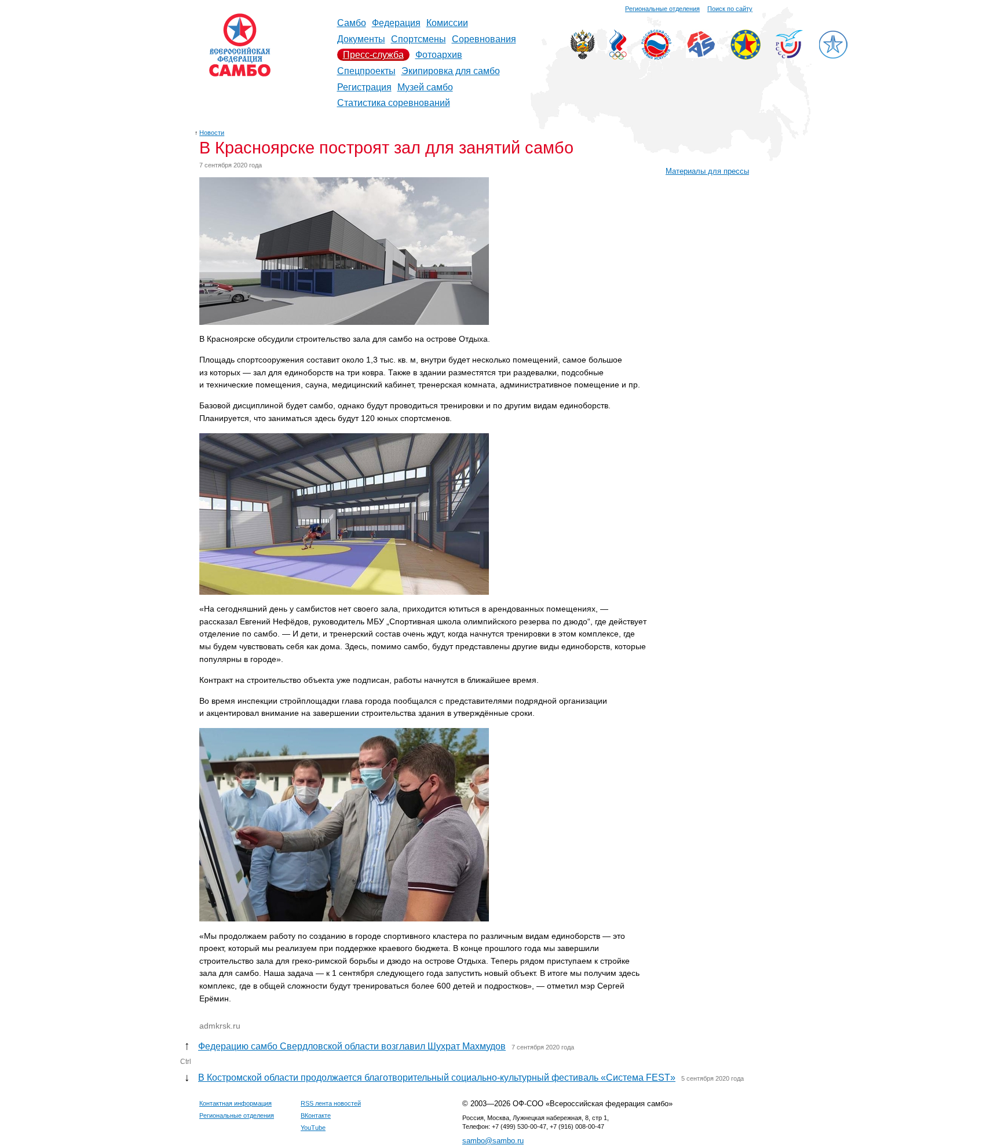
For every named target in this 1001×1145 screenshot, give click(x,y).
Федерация (396, 23)
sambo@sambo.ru (493, 1140)
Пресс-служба (373, 55)
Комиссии (447, 23)
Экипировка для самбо (450, 71)
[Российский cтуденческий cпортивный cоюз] (789, 55)
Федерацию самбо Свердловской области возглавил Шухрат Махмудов (352, 1046)
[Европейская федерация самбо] (745, 56)
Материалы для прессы (707, 171)
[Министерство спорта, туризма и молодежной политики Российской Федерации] (582, 56)
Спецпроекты (366, 71)
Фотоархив (438, 55)
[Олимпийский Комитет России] (618, 56)
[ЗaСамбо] (833, 56)
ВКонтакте (316, 1115)
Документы (361, 39)
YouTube (313, 1127)
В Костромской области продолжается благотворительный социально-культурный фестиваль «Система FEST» (436, 1077)
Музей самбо (425, 87)
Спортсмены (418, 39)
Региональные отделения (662, 8)
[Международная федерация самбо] (701, 55)
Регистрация (364, 87)
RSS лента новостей (331, 1103)
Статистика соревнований (393, 103)
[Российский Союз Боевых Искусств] (656, 56)
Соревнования (484, 39)
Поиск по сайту (729, 8)
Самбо (351, 23)
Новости (211, 132)
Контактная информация (235, 1103)
